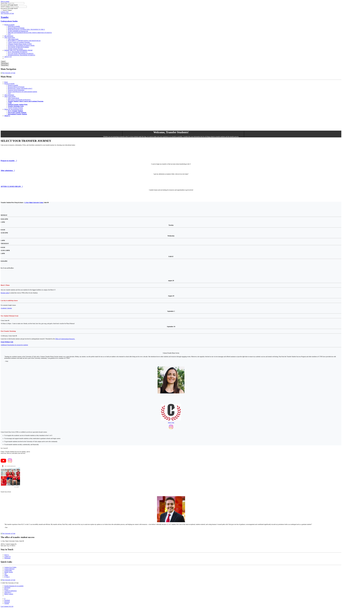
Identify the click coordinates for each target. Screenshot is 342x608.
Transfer (5, 17)
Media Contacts (8, 594)
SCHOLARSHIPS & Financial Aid (18, 31)
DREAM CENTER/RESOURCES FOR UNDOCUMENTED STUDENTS (30, 32)
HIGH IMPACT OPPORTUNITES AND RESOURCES (24, 40)
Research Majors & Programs (16, 28)
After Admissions (9, 95)
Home (6, 82)
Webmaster (7, 558)
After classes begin (9, 37)
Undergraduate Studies (9, 21)
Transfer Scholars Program (15, 48)
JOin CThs (171, 422)
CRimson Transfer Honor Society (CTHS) (20, 44)
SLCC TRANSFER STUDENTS (17, 52)
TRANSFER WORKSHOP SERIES (18, 47)
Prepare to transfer (9, 24)
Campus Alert (4, 12)
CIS (5, 573)
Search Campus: (5, 6)
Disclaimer (7, 587)
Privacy (6, 589)
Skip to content (5, 1)
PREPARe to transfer (14, 26)
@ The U (7, 577)
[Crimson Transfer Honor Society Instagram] (171, 428)
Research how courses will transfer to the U (20, 88)
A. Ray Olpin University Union (33, 202)
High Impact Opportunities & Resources (19, 99)
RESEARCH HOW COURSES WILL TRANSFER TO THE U (26, 29)
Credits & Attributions (10, 591)
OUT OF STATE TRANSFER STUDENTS (20, 53)
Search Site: (4, 3)
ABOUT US (8, 56)
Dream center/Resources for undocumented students (22, 91)
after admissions (8, 36)
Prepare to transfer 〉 (9, 161)
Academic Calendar (6, 308)
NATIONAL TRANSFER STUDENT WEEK (21, 45)
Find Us (6, 555)
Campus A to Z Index (10, 567)
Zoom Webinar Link (7, 342)
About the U (7, 592)
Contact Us (7, 556)
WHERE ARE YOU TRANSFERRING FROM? (18, 50)
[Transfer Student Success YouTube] (3, 462)
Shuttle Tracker (8, 572)
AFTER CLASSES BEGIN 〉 (12, 186)
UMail (6, 575)
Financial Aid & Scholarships (16, 90)
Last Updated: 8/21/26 (7, 606)
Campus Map (8, 570)
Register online (5, 293)
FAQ (9, 34)
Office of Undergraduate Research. (65, 339)
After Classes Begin (9, 96)
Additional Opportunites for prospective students (14, 345)
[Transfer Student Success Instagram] (10, 462)
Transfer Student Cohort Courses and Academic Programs (25, 101)
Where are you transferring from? (13, 109)
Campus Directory (9, 569)
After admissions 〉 (8, 170)
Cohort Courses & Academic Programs (19, 42)
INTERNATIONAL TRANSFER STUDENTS (21, 55)
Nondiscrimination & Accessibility (14, 586)
